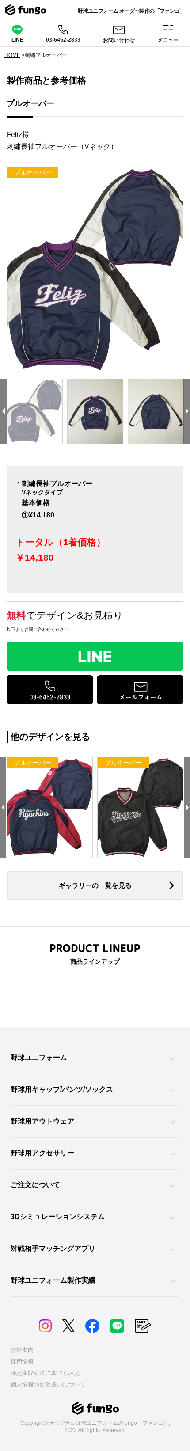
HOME (12, 55)
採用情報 (22, 1361)
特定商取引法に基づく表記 (45, 1373)
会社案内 (22, 1350)
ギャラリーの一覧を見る (95, 885)
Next (186, 411)
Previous (3, 411)
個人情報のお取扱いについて (48, 1384)
